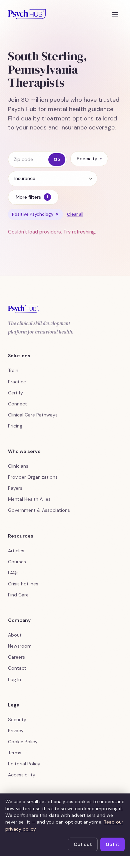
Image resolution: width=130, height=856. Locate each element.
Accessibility (21, 775)
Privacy (16, 731)
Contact (17, 668)
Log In (14, 679)
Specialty (89, 159)
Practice (17, 382)
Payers (15, 488)
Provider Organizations (33, 477)
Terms (14, 753)
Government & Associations (39, 510)
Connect (17, 404)
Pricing (15, 426)
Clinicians (18, 466)
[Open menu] (115, 14)
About (15, 635)
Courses (17, 562)
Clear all (75, 214)
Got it (112, 844)
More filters (32, 197)
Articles (16, 551)
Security (17, 720)
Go (57, 159)
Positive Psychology (35, 214)
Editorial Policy (24, 764)
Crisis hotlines (23, 584)
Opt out (83, 844)
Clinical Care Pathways (33, 415)
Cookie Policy (23, 742)
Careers (16, 657)
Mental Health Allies (29, 499)
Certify (15, 393)
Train (13, 370)
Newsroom (20, 646)
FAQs (13, 573)
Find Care (18, 595)
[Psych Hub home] (27, 14)
